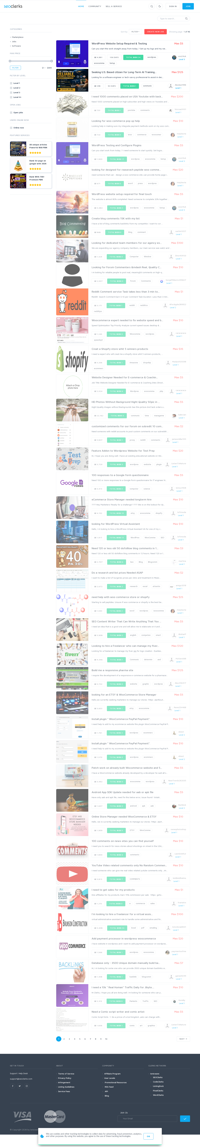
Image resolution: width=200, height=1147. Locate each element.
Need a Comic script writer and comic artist (118, 1011)
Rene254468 (180, 707)
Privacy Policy (64, 1078)
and (159, 659)
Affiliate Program (112, 1073)
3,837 (99, 440)
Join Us (124, 1112)
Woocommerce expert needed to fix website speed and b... (127, 320)
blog (130, 232)
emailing (153, 928)
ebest (181, 731)
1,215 (99, 903)
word (130, 183)
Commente (146, 281)
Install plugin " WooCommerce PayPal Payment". (121, 719)
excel (145, 586)
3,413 (99, 489)
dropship (147, 362)
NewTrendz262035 (177, 780)
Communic (134, 659)
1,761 (99, 733)
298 (98, 86)
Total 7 (116, 879)
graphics (151, 1025)
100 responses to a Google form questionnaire (120, 475)
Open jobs (18, 112)
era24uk (182, 56)
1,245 (99, 334)
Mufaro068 (181, 658)
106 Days (114, 57)
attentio (156, 586)
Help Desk (23, 1073)
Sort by (124, 31)
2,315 (99, 1001)
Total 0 (114, 135)
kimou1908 (181, 488)
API (106, 1091)
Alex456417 (180, 683)
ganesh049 (180, 976)
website (147, 464)
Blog (141, 562)
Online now (18, 127)
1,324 (99, 257)
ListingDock (158, 1086)
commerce (141, 134)
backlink (133, 977)
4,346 (99, 660)
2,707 (99, 562)
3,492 (99, 782)
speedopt (98, 340)
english (133, 635)
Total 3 (116, 208)
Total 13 (117, 537)
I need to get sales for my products (113, 889)
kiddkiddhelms (179, 878)
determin (148, 659)
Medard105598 (179, 361)
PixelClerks (158, 1090)
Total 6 (116, 391)
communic (147, 86)
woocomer (156, 134)
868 (98, 232)
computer (134, 489)
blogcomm (146, 977)
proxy (132, 440)
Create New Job (155, 32)
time (147, 415)
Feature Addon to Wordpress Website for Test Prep (123, 450)
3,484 (99, 208)
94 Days (112, 86)
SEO (162, 537)
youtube (131, 110)
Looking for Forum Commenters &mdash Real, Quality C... (126, 267)
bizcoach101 (180, 109)
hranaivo (182, 902)
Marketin (133, 1001)
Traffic (145, 1001)
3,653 (99, 708)
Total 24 (133, 57)
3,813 (99, 879)
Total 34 (117, 928)
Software (16, 46)
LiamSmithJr (180, 853)
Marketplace (17, 37)
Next (182, 1039)
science (147, 489)
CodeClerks (158, 1081)
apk (143, 806)
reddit (132, 305)
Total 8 (116, 1001)
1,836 (99, 1025)
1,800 (99, 855)
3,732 (99, 684)
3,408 (99, 928)
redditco (144, 305)
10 (106, 1039)
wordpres (151, 57)
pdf (142, 928)
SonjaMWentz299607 (176, 280)
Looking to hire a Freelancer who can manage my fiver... (125, 645)
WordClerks (158, 1095)
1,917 (99, 537)
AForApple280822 (177, 304)
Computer (134, 256)
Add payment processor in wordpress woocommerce (124, 938)
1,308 (99, 977)
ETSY (132, 830)
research (133, 586)
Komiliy (182, 1000)
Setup (112, 63)
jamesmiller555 (179, 439)
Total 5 (116, 830)
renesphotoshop (178, 829)
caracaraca (181, 333)
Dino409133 (180, 255)
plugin (159, 464)
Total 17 (117, 159)
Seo (132, 562)
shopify (159, 513)
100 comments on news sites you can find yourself (123, 840)
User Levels (109, 1078)
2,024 (99, 391)
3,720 (99, 464)
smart (158, 635)
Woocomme (135, 334)
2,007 (99, 281)
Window (147, 256)
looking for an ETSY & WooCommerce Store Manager (124, 694)
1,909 (99, 830)
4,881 (99, 57)
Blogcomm (152, 562)
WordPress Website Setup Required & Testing (119, 43)
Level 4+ (17, 97)
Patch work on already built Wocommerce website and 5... (127, 767)
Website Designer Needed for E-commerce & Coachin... (125, 377)
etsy (133, 513)
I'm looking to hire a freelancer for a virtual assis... (122, 914)
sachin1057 (180, 231)
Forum (133, 281)
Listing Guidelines (66, 1087)
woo (130, 134)
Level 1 (16, 83)
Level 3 (17, 92)
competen (146, 635)
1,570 (99, 757)
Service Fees (64, 1091)
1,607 (99, 806)
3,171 (99, 305)
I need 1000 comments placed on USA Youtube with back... (127, 96)
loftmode (181, 512)
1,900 (99, 159)
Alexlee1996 (180, 85)
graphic (145, 684)
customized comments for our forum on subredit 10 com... (127, 426)
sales (152, 903)
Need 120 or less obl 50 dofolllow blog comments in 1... (125, 548)
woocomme (99, 63)
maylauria (181, 133)
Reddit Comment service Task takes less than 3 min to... (126, 291)
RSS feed (108, 1087)
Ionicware (154, 1073)
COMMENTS (135, 879)
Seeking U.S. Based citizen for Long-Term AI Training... (124, 72)
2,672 (99, 586)
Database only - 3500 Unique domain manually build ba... (126, 962)
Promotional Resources (115, 1082)
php (161, 391)
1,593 (99, 611)
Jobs (14, 41)
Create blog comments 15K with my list (116, 218)
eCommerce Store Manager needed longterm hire (122, 499)
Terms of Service (66, 1073)
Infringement (64, 1082)
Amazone (134, 362)
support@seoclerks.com (21, 1078)
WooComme (150, 537)
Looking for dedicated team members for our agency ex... (127, 242)
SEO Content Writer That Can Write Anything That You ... (126, 621)
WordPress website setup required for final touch (122, 194)
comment (141, 232)
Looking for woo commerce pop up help (116, 120)
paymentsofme (179, 951)
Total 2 (116, 586)
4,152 (99, 513)
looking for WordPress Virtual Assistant (116, 523)
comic (132, 1025)
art (141, 1025)
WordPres (135, 537)
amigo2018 (181, 585)
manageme (159, 415)
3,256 (99, 362)
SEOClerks (158, 1077)
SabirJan (182, 414)
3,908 (99, 635)
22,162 (99, 416)
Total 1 (129, 86)
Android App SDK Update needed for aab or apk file (122, 792)
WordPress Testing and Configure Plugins (116, 145)
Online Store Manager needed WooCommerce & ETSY (124, 816)
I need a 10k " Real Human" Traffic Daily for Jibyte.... (123, 987)
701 (98, 110)
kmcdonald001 (179, 927)
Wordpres (134, 391)
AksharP (182, 634)
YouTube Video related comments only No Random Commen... (129, 865)
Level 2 (17, 87)
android (133, 806)
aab (152, 806)
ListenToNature (178, 463)
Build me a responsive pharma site (112, 670)
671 (98, 183)
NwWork (182, 805)
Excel (133, 928)
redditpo (98, 311)
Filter (135, 32)
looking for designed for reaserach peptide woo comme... (126, 169)
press (140, 183)
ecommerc (98, 368)
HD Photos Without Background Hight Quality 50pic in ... (126, 401)
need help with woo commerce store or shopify (120, 597)
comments (145, 110)
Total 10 (117, 513)
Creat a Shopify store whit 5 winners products (120, 348)
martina (182, 561)
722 (98, 135)
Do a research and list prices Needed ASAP (117, 572)
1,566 (99, 952)
